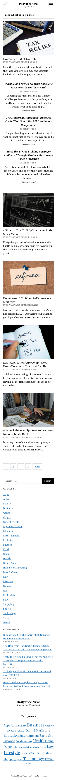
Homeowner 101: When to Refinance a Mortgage (27, 300)
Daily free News (28, 3)
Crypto (7, 517)
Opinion (7, 586)
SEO (5, 599)
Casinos (7, 512)
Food (6, 549)
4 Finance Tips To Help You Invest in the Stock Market (28, 232)
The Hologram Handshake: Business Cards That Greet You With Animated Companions (28, 121)
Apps (6, 494)
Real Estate (9, 595)
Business (8, 508)
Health (7, 558)
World (6, 622)
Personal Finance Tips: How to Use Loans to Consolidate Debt (28, 432)
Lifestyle (8, 581)
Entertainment (11, 535)
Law (5, 576)
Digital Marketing (12, 526)
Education (8, 531)
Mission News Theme (19, 776)
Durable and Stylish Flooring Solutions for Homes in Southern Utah (29, 85)
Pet (5, 590)
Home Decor (10, 563)
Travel (6, 618)
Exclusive (8, 540)
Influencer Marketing (15, 567)
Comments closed (28, 110)
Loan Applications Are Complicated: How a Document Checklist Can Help (26, 364)
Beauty (7, 503)
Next (37, 466)
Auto (6, 499)
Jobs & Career (11, 572)
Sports (7, 608)
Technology (9, 613)
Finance (7, 544)
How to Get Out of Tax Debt (20, 59)
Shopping (8, 604)
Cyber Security (11, 522)
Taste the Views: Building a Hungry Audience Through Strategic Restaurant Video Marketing (28, 155)
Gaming (7, 554)
